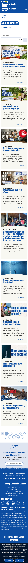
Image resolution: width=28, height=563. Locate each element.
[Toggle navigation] (26, 11)
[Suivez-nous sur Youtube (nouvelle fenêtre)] (13, 503)
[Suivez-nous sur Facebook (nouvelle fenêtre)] (3, 503)
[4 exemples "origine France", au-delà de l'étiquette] (14, 394)
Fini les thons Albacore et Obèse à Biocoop (12, 365)
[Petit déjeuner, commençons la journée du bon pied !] (14, 136)
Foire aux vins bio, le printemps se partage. (11, 107)
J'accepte (19, 560)
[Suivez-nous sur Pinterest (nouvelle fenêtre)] (23, 503)
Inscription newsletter (15, 463)
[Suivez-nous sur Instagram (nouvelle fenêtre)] (18, 503)
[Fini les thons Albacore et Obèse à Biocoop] (14, 352)
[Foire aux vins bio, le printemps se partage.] (14, 94)
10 (18, 437)
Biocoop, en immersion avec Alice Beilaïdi (13, 281)
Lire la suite (21, 82)
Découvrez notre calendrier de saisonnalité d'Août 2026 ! (14, 66)
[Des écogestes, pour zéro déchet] (14, 178)
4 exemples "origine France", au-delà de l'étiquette (14, 407)
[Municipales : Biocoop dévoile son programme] (14, 310)
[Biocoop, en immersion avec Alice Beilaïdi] (14, 268)
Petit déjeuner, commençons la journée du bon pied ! (13, 149)
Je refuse (8, 560)
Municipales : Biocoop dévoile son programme (12, 323)
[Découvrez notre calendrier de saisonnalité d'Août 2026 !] (14, 53)
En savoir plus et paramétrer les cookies (14, 556)
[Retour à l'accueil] (7, 2)
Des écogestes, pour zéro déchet (12, 191)
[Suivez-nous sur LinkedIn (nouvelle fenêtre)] (8, 503)
